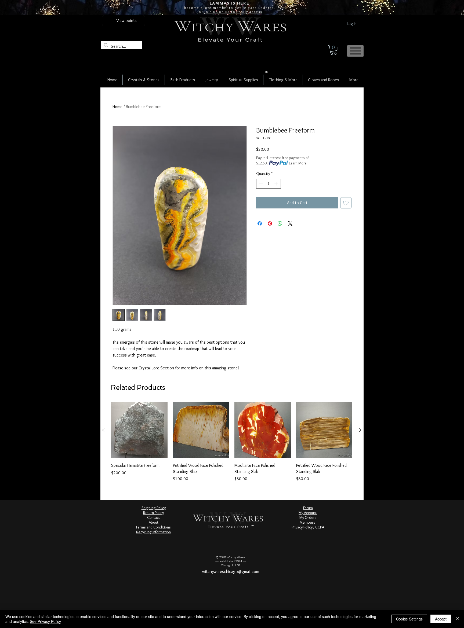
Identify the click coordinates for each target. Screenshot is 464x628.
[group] (231, 442)
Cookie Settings (409, 619)
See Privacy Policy (45, 621)
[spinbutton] (268, 183)
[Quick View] (139, 430)
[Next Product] (360, 430)
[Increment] (276, 183)
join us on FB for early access (232, 11)
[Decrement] (260, 183)
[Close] (457, 619)
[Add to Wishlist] (345, 202)
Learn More (298, 163)
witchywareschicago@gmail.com (230, 571)
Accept (441, 619)
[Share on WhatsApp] (280, 223)
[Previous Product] (103, 430)
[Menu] (355, 51)
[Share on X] (290, 223)
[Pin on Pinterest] (270, 223)
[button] (333, 50)
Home (117, 106)
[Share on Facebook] (259, 223)
